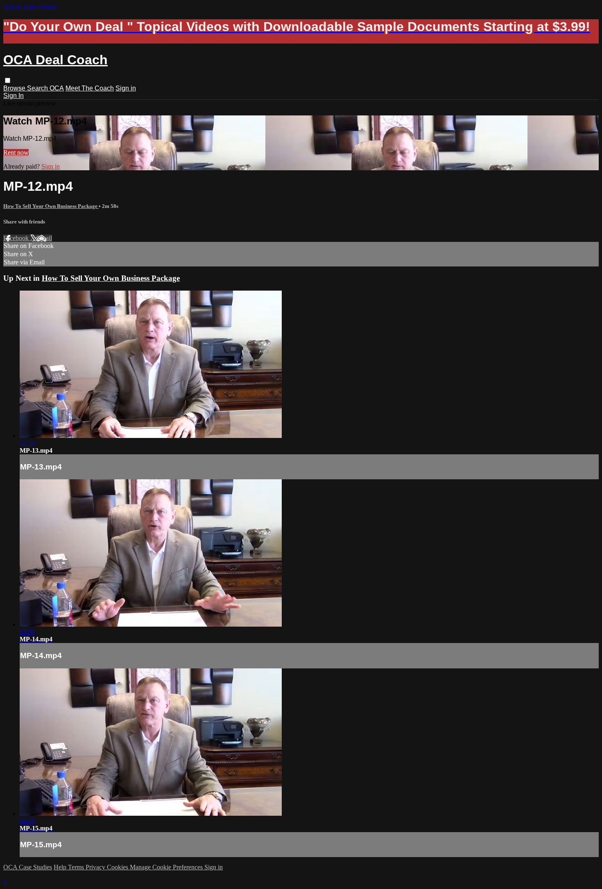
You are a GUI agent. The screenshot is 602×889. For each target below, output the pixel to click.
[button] (7, 80)
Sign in (125, 88)
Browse (15, 88)
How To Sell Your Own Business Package (51, 206)
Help (61, 867)
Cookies (118, 867)
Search (38, 88)
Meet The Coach (90, 88)
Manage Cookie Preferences (167, 867)
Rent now (16, 152)
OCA (57, 88)
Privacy (96, 867)
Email (44, 238)
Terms (77, 867)
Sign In (13, 95)
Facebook (16, 238)
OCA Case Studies (27, 867)
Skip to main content (30, 6)
